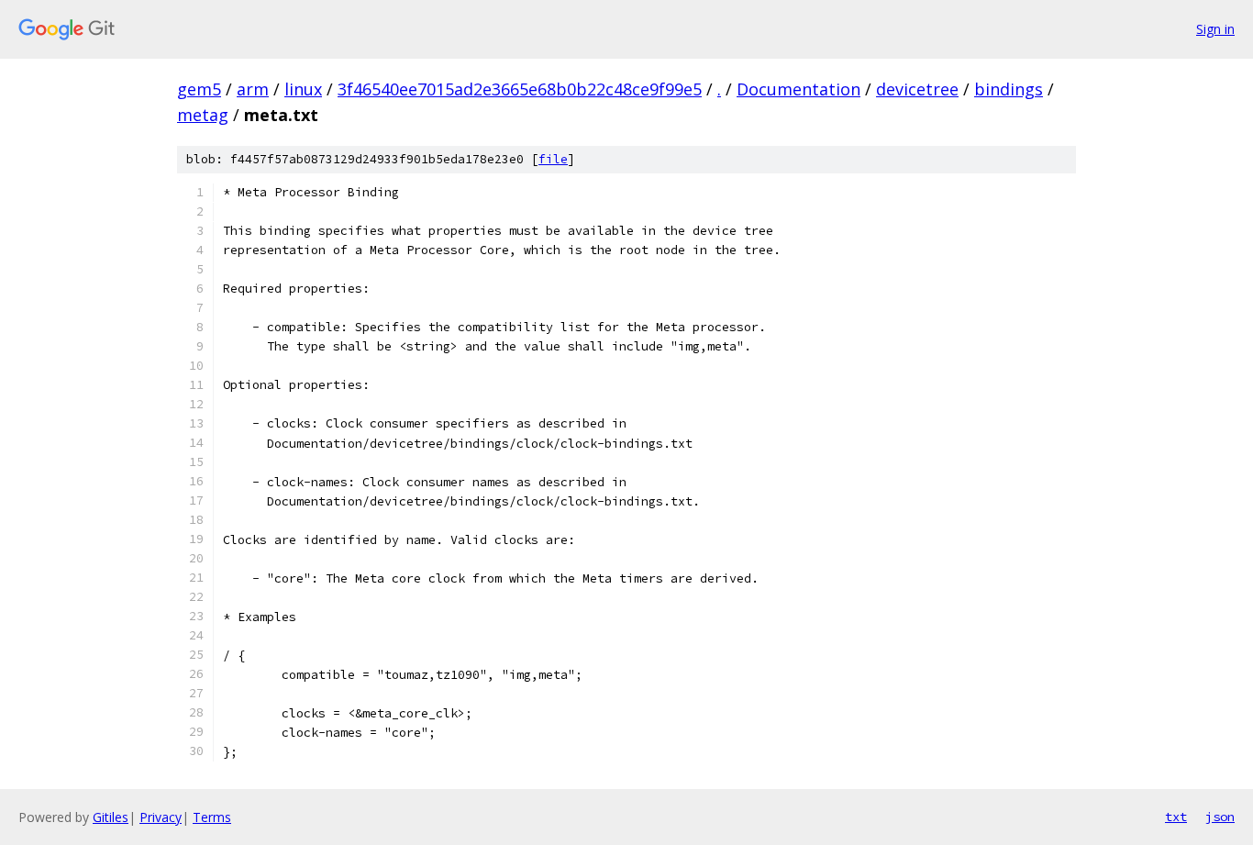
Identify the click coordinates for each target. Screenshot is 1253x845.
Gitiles (110, 817)
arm (253, 89)
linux (303, 89)
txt (1176, 816)
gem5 (199, 89)
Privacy (160, 817)
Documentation (798, 89)
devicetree (917, 89)
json (1220, 816)
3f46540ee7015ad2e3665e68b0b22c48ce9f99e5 (520, 89)
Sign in (1215, 29)
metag (202, 115)
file (553, 159)
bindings (1008, 89)
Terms (212, 817)
